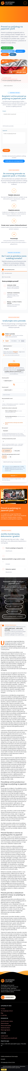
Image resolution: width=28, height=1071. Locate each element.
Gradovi (4, 54)
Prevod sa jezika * (5, 378)
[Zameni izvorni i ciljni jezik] (14, 384)
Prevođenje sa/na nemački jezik (9, 1038)
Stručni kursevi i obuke (7, 1021)
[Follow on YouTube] (11, 1049)
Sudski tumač (4, 1036)
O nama (3, 1009)
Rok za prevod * (5, 428)
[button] (25, 3)
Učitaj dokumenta (14, 365)
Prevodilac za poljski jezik (13, 606)
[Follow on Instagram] (5, 1049)
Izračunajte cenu (6, 48)
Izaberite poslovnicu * (7, 346)
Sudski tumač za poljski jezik (9, 79)
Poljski (4, 111)
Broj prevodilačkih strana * (7, 398)
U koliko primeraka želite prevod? (9, 438)
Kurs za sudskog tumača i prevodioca (13, 616)
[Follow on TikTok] (8, 1049)
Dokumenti (19, 51)
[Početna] (1, 78)
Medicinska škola (5, 1028)
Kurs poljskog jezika (13, 611)
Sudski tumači (7, 78)
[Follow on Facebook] (2, 1049)
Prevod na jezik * (5, 387)
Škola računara (5, 1023)
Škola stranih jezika (6, 1025)
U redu (3, 1069)
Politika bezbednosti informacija (9, 1056)
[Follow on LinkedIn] (17, 1049)
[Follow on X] (14, 1049)
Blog (2, 1013)
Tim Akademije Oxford (7, 1011)
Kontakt (3, 1059)
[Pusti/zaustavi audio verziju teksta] (2, 86)
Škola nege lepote (5, 1030)
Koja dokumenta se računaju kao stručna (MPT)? (14, 423)
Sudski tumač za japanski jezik (13, 597)
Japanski (5, 130)
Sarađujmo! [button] (9, 997)
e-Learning (4, 1015)
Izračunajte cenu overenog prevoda (14, 161)
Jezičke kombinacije (7, 51)
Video (12, 54)
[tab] (6, 341)
